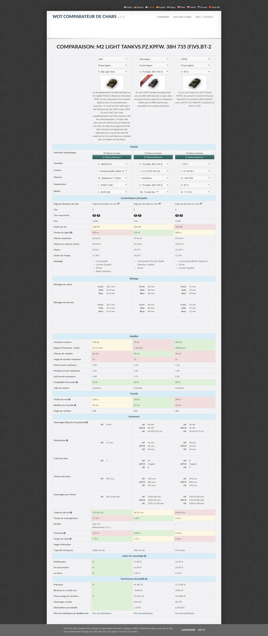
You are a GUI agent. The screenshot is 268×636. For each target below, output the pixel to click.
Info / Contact (204, 17)
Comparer (163, 17)
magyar (173, 7)
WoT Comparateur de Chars (88, 17)
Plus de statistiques (101, 613)
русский (203, 7)
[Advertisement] (134, 30)
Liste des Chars (182, 17)
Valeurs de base (112, 153)
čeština (193, 7)
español (162, 7)
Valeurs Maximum (113, 157)
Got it (201, 630)
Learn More (188, 630)
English (129, 7)
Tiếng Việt (216, 7)
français (151, 7)
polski (182, 7)
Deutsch (140, 7)
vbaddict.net (82, 613)
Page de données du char (104, 204)
